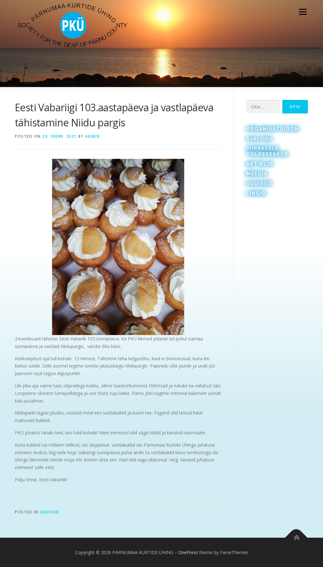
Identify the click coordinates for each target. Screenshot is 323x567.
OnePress (188, 552)
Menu (302, 12)
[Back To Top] (296, 538)
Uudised (49, 512)
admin (92, 136)
